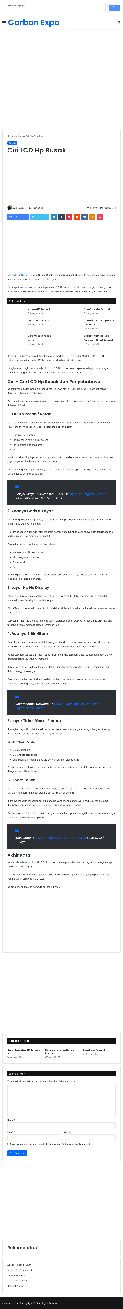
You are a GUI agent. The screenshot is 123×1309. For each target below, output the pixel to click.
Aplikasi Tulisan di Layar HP (20, 1265)
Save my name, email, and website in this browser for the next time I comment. (50, 1144)
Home (12, 136)
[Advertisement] (61, 54)
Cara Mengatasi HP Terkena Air (23, 1051)
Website (68, 1132)
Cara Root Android (94, 1050)
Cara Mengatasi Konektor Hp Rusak (60, 838)
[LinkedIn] (54, 217)
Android (21, 136)
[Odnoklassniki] (92, 217)
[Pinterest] (69, 217)
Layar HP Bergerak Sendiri (87, 494)
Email (11, 1132)
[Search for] (119, 23)
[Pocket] (100, 217)
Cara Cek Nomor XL (39, 320)
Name (11, 1120)
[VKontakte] (84, 217)
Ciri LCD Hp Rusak (17, 274)
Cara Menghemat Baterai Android (60, 1051)
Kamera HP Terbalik (39, 309)
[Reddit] (77, 217)
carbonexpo (18, 208)
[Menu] (4, 23)
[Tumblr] (61, 217)
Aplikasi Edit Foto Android (20, 1270)
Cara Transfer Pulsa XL (97, 309)
